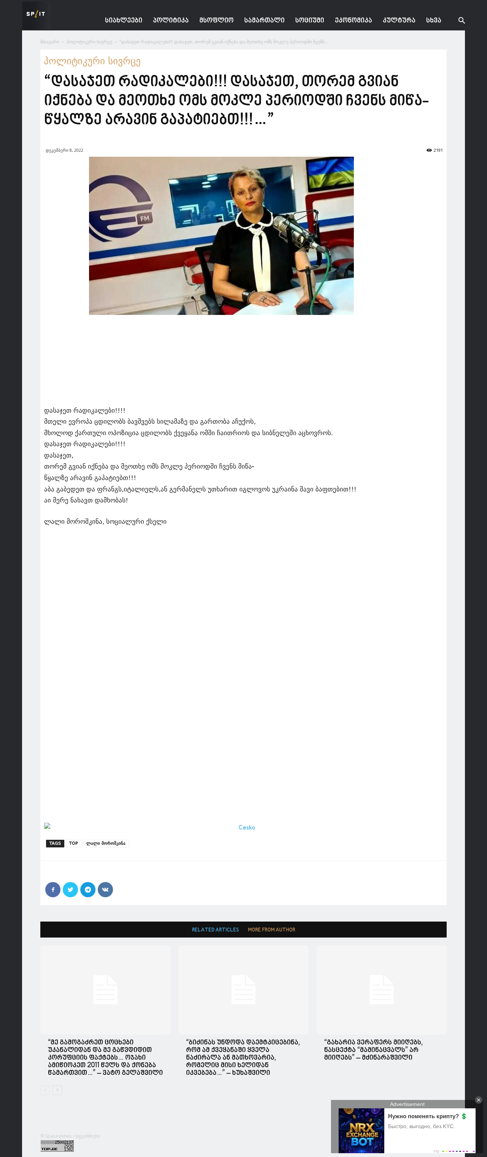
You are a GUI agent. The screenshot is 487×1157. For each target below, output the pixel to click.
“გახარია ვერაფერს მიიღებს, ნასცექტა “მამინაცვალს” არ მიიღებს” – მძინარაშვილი (373, 1050)
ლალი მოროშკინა (106, 843)
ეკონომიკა (353, 21)
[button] (456, 21)
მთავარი (49, 41)
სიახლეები (123, 21)
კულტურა (399, 21)
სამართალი (264, 21)
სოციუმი (309, 21)
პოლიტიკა (171, 21)
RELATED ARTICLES (215, 930)
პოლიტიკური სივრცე (89, 41)
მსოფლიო (216, 21)
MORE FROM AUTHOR (271, 930)
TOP (73, 843)
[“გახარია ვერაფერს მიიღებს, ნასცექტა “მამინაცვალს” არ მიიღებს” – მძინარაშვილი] (382, 990)
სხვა (433, 21)
